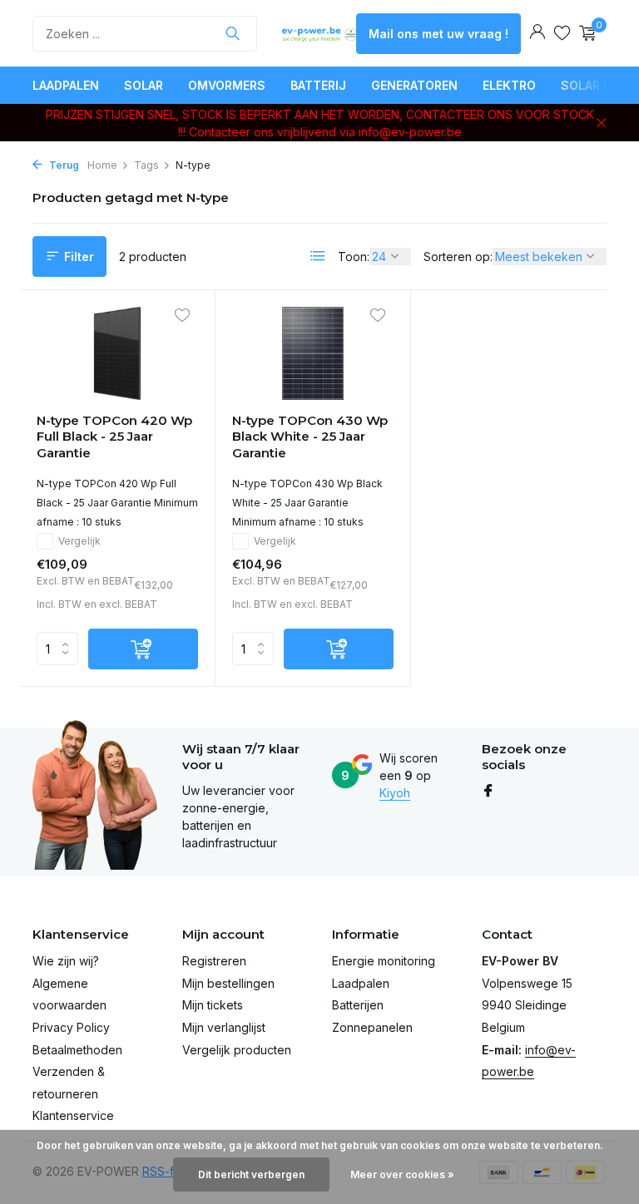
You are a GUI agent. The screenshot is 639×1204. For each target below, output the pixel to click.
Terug (63, 165)
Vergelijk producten (236, 1050)
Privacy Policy (71, 1027)
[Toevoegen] (143, 649)
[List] (317, 256)
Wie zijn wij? (65, 961)
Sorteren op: (458, 256)
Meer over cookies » (402, 1174)
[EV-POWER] (319, 33)
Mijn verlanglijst (223, 1027)
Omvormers (226, 85)
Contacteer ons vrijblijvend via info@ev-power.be (325, 132)
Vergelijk (79, 541)
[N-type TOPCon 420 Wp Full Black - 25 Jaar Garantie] (117, 353)
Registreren (214, 961)
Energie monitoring (383, 961)
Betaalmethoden (77, 1050)
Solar (143, 85)
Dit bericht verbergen (251, 1174)
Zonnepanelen (372, 1027)
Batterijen (358, 1005)
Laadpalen (65, 85)
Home (102, 165)
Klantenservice (73, 1115)
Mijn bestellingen (228, 983)
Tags (146, 165)
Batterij (318, 85)
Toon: (353, 256)
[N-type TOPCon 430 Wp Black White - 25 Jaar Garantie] (313, 353)
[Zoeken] (232, 33)
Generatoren (414, 85)
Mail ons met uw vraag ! (438, 34)
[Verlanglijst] (562, 33)
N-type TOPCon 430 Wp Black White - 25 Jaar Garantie (310, 436)
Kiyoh (394, 793)
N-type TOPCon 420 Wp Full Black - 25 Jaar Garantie (114, 436)
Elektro (509, 85)
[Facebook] (488, 792)
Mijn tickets (212, 1005)
